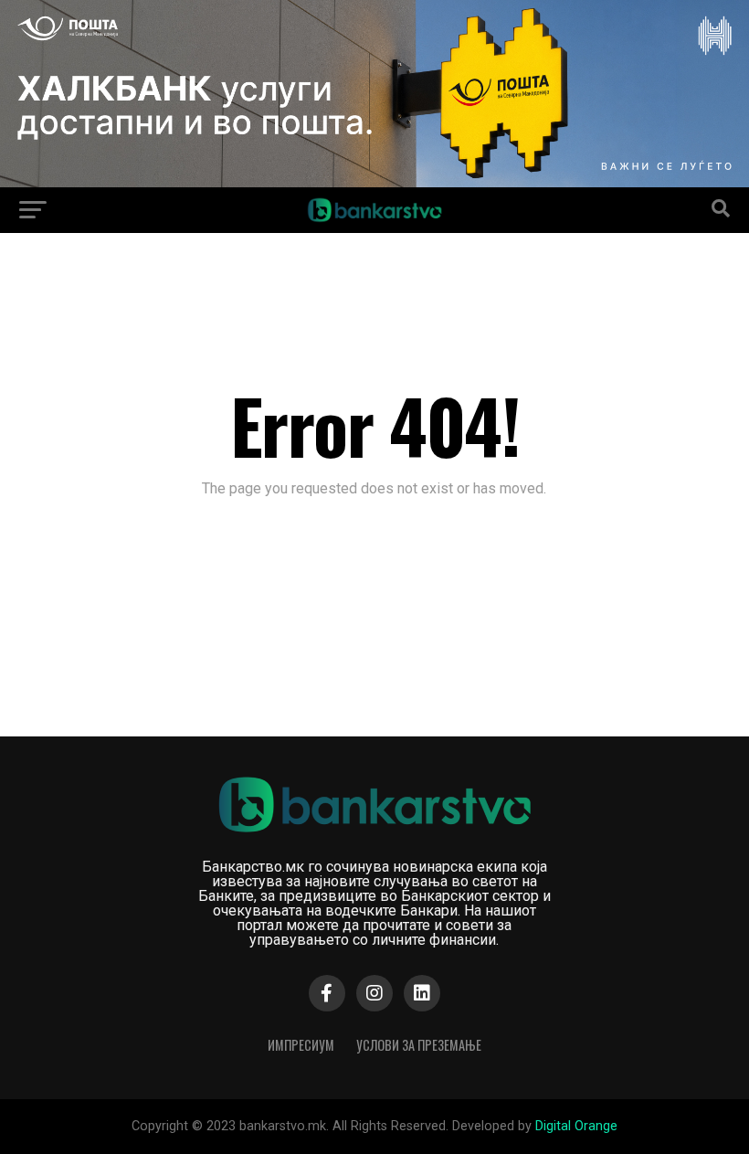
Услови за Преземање (418, 1044)
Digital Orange (576, 1126)
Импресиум (301, 1044)
